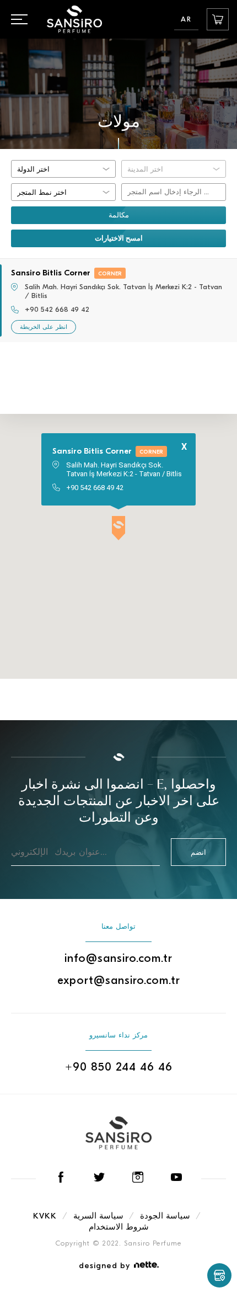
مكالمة (119, 215)
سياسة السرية (98, 1216)
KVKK (45, 1216)
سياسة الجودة (165, 1216)
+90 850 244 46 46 (119, 1066)
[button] (118, 529)
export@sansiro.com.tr (118, 980)
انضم (198, 852)
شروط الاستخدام (119, 1227)
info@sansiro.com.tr (118, 958)
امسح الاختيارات (119, 238)
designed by (104, 1265)
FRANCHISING (219, 1275)
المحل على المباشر (218, 19)
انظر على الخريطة (43, 327)
